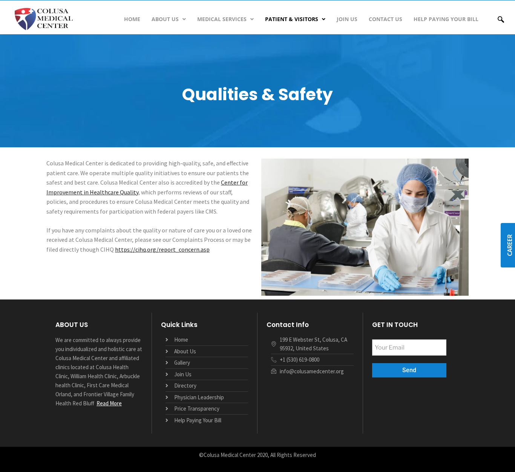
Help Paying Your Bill (446, 19)
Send (409, 370)
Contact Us (385, 19)
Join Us (347, 19)
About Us (165, 19)
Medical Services (222, 19)
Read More (109, 403)
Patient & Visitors (291, 19)
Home (132, 19)
